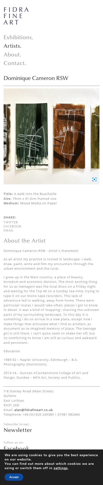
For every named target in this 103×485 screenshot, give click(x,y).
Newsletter (18, 430)
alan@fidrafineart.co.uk (33, 410)
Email (8, 230)
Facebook (13, 226)
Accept (13, 477)
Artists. (13, 46)
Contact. (15, 63)
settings (61, 468)
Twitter (11, 222)
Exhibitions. (19, 37)
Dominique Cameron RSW (36, 78)
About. (13, 54)
